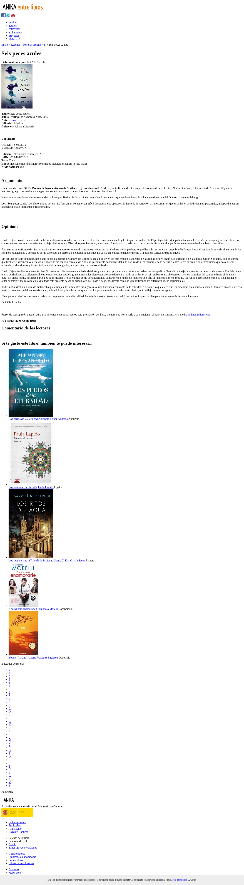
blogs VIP (14, 38)
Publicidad (15, 825)
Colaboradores (17, 853)
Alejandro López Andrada (53, 418)
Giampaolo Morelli (47, 608)
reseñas (13, 22)
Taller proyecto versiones (23, 847)
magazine (14, 35)
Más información (179, 880)
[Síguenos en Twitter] (8, 16)
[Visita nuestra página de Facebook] (3, 16)
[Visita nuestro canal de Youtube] (13, 16)
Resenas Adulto (32, 44)
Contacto (14, 869)
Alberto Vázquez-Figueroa (43, 657)
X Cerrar (192, 880)
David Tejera (17, 120)
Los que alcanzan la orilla (23, 487)
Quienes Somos (17, 822)
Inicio (4, 44)
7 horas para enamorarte (22, 608)
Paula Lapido (46, 487)
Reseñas (15, 44)
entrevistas (14, 28)
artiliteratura (15, 32)
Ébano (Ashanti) (18, 657)
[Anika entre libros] (19, 803)
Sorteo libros (16, 860)
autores (13, 25)
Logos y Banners (18, 831)
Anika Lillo (15, 828)
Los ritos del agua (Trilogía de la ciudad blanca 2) (36, 560)
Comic (12, 844)
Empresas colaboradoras (22, 856)
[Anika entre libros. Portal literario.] (24, 11)
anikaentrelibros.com (199, 314)
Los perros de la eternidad (23, 418)
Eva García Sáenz (75, 560)
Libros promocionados (21, 863)
